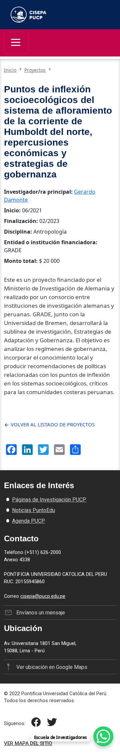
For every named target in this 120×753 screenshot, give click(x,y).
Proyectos (35, 70)
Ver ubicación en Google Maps (51, 667)
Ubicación (23, 628)
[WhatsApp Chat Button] (103, 736)
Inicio (10, 70)
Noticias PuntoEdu (33, 510)
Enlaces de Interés (39, 485)
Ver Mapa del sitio (28, 743)
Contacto (21, 538)
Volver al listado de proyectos (52, 424)
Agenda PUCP (28, 521)
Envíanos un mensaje (40, 612)
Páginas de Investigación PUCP (49, 499)
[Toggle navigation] (16, 43)
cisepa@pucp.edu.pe (42, 596)
